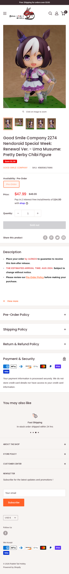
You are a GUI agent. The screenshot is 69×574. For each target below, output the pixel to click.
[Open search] (50, 13)
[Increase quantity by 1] (37, 213)
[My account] (56, 13)
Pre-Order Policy (35, 277)
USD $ (8, 518)
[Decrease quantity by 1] (18, 213)
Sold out (34, 225)
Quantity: (8, 213)
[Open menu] (4, 13)
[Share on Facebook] (45, 237)
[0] (63, 13)
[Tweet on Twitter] (57, 237)
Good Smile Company (15, 167)
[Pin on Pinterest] (51, 237)
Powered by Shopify (12, 567)
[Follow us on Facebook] (5, 533)
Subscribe (13, 502)
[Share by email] (63, 237)
